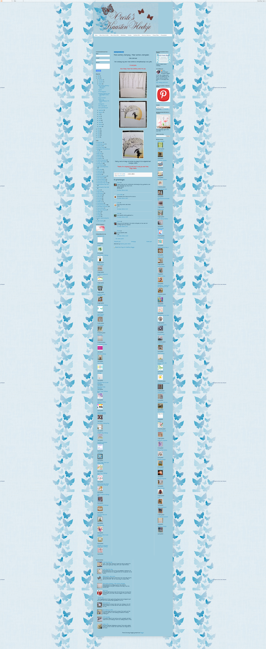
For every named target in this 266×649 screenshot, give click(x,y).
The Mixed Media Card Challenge (102, 515)
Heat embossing (100, 178)
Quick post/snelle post (103, 108)
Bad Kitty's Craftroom (162, 179)
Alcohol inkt (99, 146)
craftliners (99, 453)
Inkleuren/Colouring (101, 179)
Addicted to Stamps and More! (102, 275)
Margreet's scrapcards (162, 440)
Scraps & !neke (161, 488)
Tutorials (129, 35)
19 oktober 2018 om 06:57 (122, 198)
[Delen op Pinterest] (134, 174)
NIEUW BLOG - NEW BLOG (109, 576)
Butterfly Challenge (101, 354)
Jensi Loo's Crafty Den (163, 402)
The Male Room (100, 265)
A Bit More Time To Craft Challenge (102, 383)
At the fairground (102, 92)
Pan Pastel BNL (100, 525)
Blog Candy (105, 591)
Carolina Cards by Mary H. (163, 247)
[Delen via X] (131, 174)
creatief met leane (162, 306)
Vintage (99, 215)
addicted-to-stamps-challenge (101, 402)
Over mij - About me (146, 35)
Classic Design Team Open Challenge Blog (103, 463)
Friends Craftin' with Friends (162, 363)
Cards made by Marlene (163, 219)
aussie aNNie (120, 194)
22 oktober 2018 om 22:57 (122, 236)
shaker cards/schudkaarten (103, 218)
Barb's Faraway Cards (162, 189)
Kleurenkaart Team (101, 181)
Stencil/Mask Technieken (102, 206)
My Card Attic (160, 469)
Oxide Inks (99, 196)
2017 (98, 129)
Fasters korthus (161, 353)
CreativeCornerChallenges (102, 505)
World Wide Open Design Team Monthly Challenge (103, 484)
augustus (101, 112)
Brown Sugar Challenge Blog (102, 392)
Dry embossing (100, 165)
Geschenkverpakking (101, 176)
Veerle (163, 70)
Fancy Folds (99, 169)
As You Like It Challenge (102, 305)
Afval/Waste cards (101, 144)
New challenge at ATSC (108, 610)
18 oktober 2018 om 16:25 (122, 190)
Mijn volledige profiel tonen (162, 82)
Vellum (98, 213)
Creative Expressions (101, 160)
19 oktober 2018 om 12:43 (122, 209)
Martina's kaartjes (162, 459)
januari (100, 126)
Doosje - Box (105, 624)
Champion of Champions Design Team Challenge (102, 546)
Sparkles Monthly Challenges (101, 295)
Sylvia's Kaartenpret (162, 507)
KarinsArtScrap (161, 412)
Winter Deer (101, 598)
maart (100, 122)
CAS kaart (99, 157)
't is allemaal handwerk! (163, 517)
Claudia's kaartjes (161, 276)
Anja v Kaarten (161, 141)
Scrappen (99, 200)
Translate (166, 109)
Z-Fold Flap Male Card (107, 562)
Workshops (123, 35)
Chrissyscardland (161, 266)
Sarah (118, 213)
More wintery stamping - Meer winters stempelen (103, 87)
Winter (98, 216)
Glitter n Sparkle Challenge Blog (103, 495)
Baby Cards (99, 153)
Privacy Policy (156, 35)
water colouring (100, 221)
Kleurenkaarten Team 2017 (103, 184)
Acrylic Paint (100, 142)
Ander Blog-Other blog (108, 569)
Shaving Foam (100, 203)
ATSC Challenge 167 (102, 106)
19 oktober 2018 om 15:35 (122, 217)
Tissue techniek (100, 208)
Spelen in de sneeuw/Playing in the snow (103, 101)
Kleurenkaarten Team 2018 (103, 187)
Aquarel (100, 90)
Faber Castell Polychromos (102, 167)
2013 (98, 137)
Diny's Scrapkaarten (162, 325)
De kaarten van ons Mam (163, 315)
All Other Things (100, 147)
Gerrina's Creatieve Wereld (163, 383)
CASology (99, 373)
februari (100, 124)
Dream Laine (160, 344)
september (101, 110)
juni (100, 116)
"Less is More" (100, 363)
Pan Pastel (99, 198)
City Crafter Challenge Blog (103, 423)
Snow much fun (106, 603)
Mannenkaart (100, 193)
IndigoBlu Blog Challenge (102, 433)
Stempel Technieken (121, 175)
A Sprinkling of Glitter (102, 344)
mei (100, 118)
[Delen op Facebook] (132, 174)
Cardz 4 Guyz (100, 285)
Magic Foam (99, 192)
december (101, 80)
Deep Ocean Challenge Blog (102, 474)
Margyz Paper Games (162, 450)
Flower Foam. (100, 171)
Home (96, 35)
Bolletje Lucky (161, 209)
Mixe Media (99, 195)
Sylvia (159, 498)
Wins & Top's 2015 (115, 35)
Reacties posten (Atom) (126, 244)
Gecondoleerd (100, 173)
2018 (98, 78)
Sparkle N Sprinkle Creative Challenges (101, 413)
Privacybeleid (164, 35)
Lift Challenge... (100, 325)
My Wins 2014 (137, 35)
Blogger (142, 633)
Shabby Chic (99, 201)
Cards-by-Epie (161, 228)
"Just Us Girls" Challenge (102, 255)
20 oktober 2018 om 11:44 (122, 226)
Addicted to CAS (100, 236)
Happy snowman (102, 98)
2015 (98, 133)
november (101, 82)
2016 (98, 131)
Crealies (99, 245)
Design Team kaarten (102, 162)
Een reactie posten (120, 239)
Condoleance (99, 158)
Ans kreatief (160, 151)
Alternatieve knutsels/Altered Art (103, 149)
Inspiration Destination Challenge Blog (102, 443)
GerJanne (160, 374)
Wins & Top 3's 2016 (104, 35)
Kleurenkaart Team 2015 (102, 183)
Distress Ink (100, 163)
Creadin (159, 296)
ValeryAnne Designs (162, 526)
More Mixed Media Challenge (101, 387)
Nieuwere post (117, 241)
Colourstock (99, 335)
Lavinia (98, 190)
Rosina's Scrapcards (162, 478)
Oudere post (149, 241)
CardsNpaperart (161, 238)
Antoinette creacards (162, 160)
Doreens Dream (161, 334)
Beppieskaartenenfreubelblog (163, 199)
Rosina (118, 182)
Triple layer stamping (101, 210)
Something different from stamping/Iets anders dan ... (104, 95)
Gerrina (118, 221)
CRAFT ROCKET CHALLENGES (100, 315)
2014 (98, 135)
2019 (98, 76)
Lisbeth (159, 421)
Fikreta (118, 231)
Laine (118, 203)
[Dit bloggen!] (130, 174)
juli (99, 114)
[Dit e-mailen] (128, 174)
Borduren (99, 155)
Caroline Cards (161, 257)
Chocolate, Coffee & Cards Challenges (102, 535)
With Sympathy (106, 617)
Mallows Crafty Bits (162, 431)
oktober (100, 84)
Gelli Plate (99, 174)
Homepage (133, 241)
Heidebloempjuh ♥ (161, 393)
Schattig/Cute (101, 104)
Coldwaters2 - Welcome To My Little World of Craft (163, 286)
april (100, 120)
